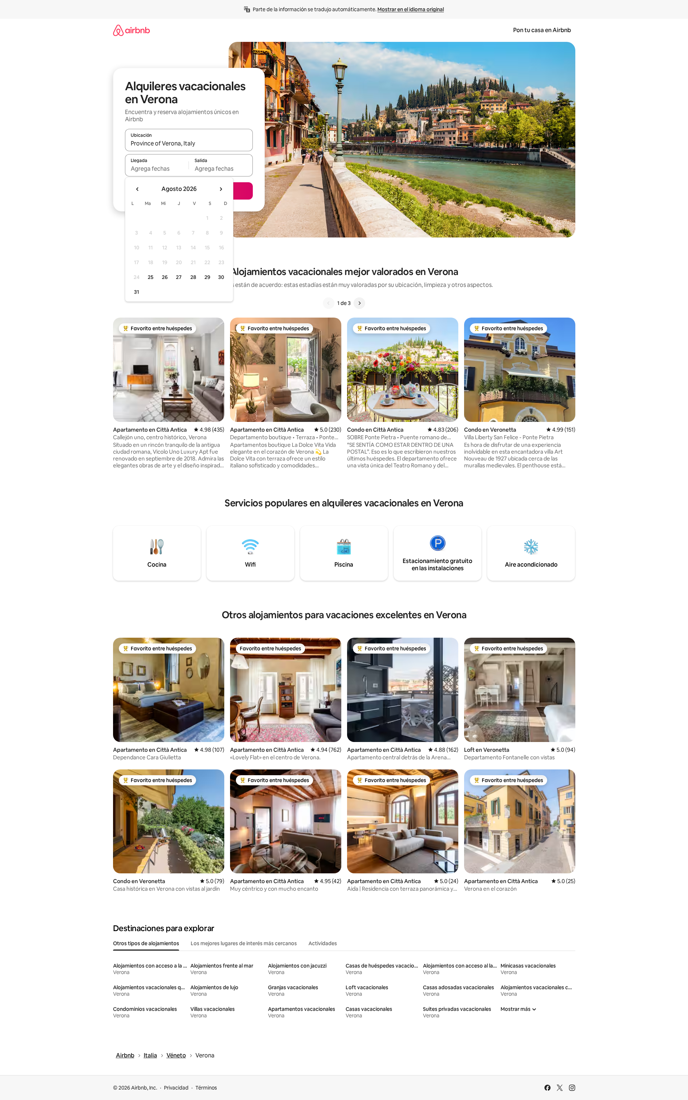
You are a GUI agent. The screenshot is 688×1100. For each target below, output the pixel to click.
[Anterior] (328, 303)
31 (136, 292)
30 (221, 277)
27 (179, 277)
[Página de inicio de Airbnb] (131, 30)
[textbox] (157, 168)
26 (165, 277)
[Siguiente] (359, 303)
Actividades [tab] (322, 943)
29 (207, 277)
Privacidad (176, 1087)
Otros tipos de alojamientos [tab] (146, 943)
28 (193, 277)
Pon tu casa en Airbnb (542, 30)
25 (150, 277)
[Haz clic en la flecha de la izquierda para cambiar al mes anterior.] (137, 189)
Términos (206, 1087)
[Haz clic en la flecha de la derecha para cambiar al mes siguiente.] (220, 189)
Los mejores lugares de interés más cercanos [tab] (244, 943)
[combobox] (189, 143)
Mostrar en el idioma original (410, 9)
